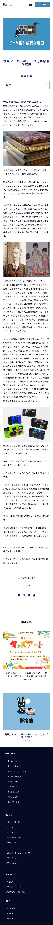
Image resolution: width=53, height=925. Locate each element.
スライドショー (12, 858)
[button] (30, 4)
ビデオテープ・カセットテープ (18, 853)
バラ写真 (9, 827)
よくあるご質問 (13, 792)
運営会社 (9, 919)
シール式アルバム (13, 832)
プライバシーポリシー (14, 887)
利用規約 (9, 882)
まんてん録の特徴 (14, 766)
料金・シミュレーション (17, 771)
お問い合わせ (13, 797)
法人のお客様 (11, 908)
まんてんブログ (13, 802)
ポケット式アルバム (13, 837)
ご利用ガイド (13, 787)
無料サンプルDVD (14, 781)
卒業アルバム (11, 843)
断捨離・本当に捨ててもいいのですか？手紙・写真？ (26, 736)
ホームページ (13, 761)
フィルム (9, 848)
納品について (11, 863)
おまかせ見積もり (14, 776)
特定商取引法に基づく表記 (16, 892)
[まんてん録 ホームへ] (7, 4)
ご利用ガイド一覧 (13, 822)
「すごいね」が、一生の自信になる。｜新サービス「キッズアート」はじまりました (26, 674)
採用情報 (9, 913)
